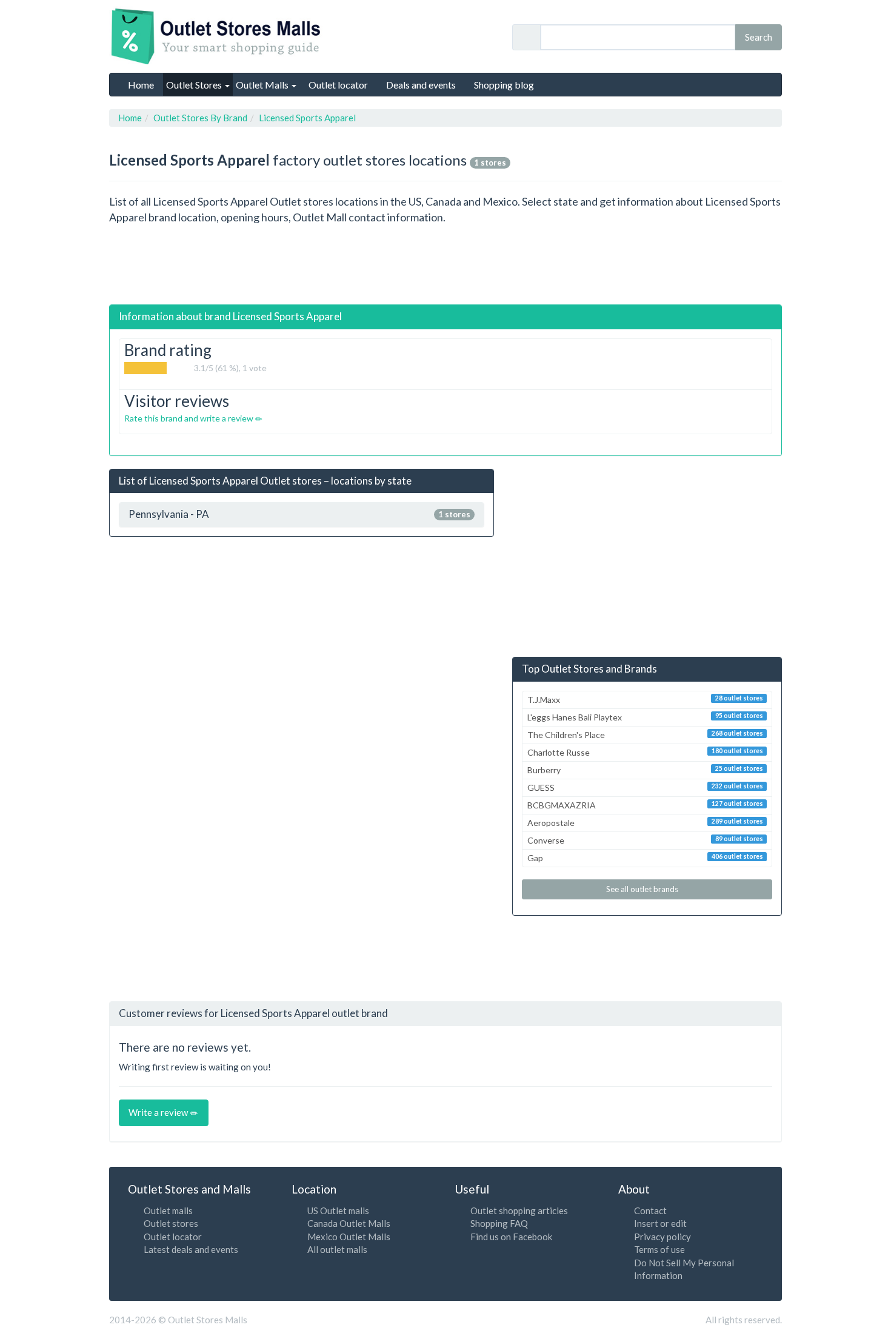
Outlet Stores (195, 84)
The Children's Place (645, 735)
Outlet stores (171, 1223)
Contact (650, 1210)
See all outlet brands (643, 889)
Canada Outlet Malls (348, 1223)
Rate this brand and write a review (189, 418)
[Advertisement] (445, 265)
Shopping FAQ (499, 1223)
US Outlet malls (338, 1210)
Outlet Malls (263, 84)
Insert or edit (660, 1223)
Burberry (645, 770)
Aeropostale (645, 823)
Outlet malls (168, 1210)
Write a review (159, 1112)
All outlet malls (337, 1249)
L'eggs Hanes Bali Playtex (645, 717)
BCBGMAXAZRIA (645, 805)
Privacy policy (662, 1236)
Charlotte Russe (645, 752)
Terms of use (659, 1249)
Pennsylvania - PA (299, 514)
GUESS (645, 787)
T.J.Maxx (645, 699)
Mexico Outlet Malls (348, 1236)
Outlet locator (173, 1236)
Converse (645, 840)
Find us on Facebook (511, 1236)
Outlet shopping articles (519, 1210)
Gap (645, 858)
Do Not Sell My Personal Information (684, 1269)
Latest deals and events (191, 1249)
